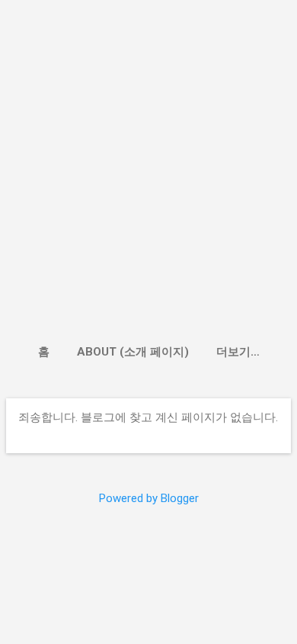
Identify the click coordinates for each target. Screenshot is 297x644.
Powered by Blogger (149, 498)
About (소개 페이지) (133, 352)
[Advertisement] (148, 175)
